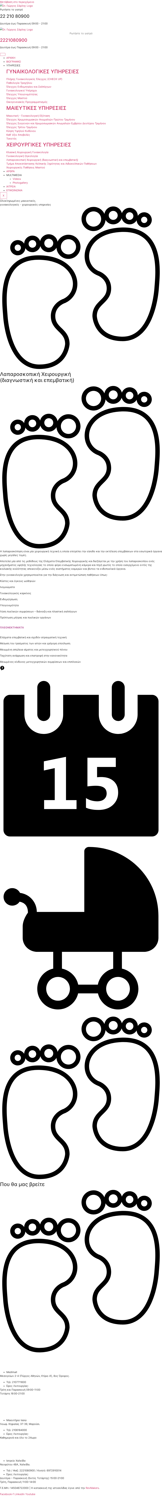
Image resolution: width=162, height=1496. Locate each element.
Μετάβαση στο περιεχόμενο (17, 1)
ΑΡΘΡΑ (10, 171)
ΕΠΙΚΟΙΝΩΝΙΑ (14, 190)
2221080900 (13, 40)
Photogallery (20, 182)
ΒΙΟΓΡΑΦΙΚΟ (13, 61)
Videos (17, 178)
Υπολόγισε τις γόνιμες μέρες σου (81, 842)
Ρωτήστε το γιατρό (81, 33)
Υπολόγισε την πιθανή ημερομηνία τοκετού (81, 1012)
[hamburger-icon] (2, 54)
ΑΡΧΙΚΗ (10, 57)
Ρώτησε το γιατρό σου (81, 673)
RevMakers (92, 1487)
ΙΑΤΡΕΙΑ (11, 186)
